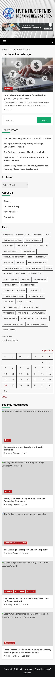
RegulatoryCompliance (14, 296)
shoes (19, 302)
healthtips (8, 262)
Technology (9, 643)
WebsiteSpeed (9, 330)
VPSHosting (8, 313)
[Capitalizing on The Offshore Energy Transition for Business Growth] (27, 578)
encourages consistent (13, 257)
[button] (4, 41)
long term (20, 274)
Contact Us (9, 217)
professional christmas (14, 291)
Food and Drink (10, 543)
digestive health (40, 246)
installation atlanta (12, 268)
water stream (27, 319)
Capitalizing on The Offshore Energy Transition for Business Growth (26, 159)
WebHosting (42, 319)
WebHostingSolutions (13, 324)
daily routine (23, 246)
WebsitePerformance (36, 324)
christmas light (23, 234)
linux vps (7, 274)
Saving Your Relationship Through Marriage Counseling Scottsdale (23, 145)
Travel (7, 440)
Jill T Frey (9, 99)
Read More (7, 110)
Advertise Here (10, 211)
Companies (19, 591)
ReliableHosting (36, 296)
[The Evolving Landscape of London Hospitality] (27, 529)
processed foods (28, 285)
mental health (35, 274)
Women (8, 491)
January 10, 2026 (21, 553)
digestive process (11, 251)
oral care (25, 279)
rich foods (8, 302)
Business (8, 591)
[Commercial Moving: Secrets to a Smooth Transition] (27, 426)
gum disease (41, 257)
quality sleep (35, 291)
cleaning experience (12, 240)
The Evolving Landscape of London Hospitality (25, 152)
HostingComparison (37, 262)
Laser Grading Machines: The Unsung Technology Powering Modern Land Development (26, 167)
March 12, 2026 (21, 505)
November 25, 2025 (22, 656)
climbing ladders (33, 240)
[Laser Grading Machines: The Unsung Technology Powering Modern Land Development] (27, 629)
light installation (34, 268)
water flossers (10, 319)
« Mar (4, 396)
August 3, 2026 (21, 453)
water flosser (38, 313)
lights (49, 268)
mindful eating (10, 279)
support (30, 302)
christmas (8, 234)
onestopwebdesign (10, 340)
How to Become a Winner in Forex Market (25, 95)
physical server (10, 285)
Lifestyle (22, 543)
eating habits (29, 251)
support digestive (11, 307)
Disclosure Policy (11, 206)
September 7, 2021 (22, 99)
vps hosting (23, 313)
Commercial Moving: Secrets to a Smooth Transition (27, 138)
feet (30, 257)
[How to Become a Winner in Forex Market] (27, 75)
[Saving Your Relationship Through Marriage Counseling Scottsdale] (27, 478)
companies (8, 246)
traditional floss (31, 307)
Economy (30, 591)
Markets (8, 88)
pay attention (40, 279)
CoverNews (39, 669)
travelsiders (7, 336)
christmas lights (41, 234)
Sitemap (7, 201)
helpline (20, 262)
